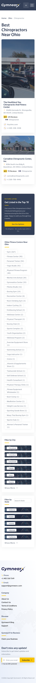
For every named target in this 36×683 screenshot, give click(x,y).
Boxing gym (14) (14, 291)
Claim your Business (10, 639)
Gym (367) (11, 251)
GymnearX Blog (8, 622)
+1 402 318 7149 (8, 578)
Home (4, 18)
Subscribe (26, 660)
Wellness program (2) (16, 337)
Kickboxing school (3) (16, 310)
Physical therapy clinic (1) (18, 384)
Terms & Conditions (9, 605)
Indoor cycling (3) (14, 305)
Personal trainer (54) (15, 261)
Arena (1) (11, 359)
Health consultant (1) (16, 380)
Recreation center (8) (16, 296)
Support (5, 625)
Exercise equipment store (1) (17, 343)
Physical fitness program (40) (17, 271)
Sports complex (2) (15, 328)
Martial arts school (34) (16, 277)
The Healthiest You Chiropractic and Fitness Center (15, 104)
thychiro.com (12, 124)
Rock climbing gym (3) (16, 300)
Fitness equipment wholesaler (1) (14, 390)
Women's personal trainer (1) (17, 425)
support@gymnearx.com (12, 585)
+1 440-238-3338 (14, 128)
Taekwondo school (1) (16, 371)
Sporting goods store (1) (17, 410)
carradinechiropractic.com (18, 176)
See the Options (18, 224)
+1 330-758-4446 (14, 179)
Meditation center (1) (16, 401)
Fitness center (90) (15, 256)
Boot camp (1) (13, 396)
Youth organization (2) (16, 333)
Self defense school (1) (16, 375)
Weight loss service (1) (16, 406)
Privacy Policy (7, 609)
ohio (10, 18)
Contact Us (6, 602)
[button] (11, 487)
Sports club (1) (13, 420)
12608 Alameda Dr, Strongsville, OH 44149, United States (18, 111)
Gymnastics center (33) (16, 282)
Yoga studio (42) (14, 265)
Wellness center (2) (15, 314)
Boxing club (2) (13, 324)
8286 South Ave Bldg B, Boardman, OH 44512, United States (18, 165)
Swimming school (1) (15, 349)
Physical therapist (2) (16, 319)
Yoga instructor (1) (14, 354)
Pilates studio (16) (14, 287)
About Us (5, 599)
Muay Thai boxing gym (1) (17, 415)
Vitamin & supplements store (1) (16, 364)
